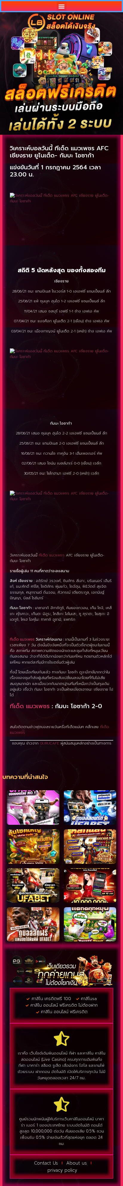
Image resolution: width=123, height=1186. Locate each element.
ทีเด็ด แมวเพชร (51, 555)
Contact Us (46, 1163)
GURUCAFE (49, 743)
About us (76, 1163)
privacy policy (62, 1170)
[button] (62, 6)
